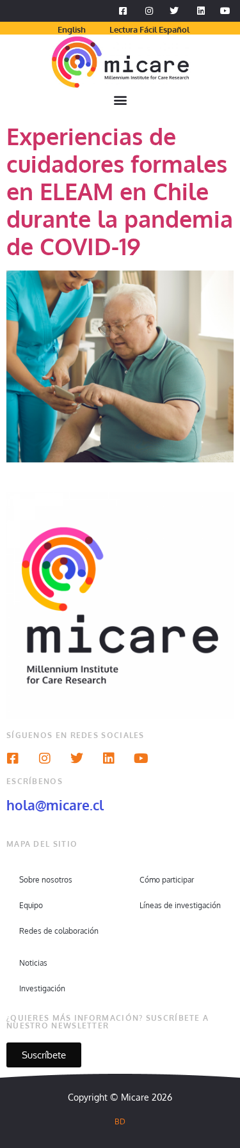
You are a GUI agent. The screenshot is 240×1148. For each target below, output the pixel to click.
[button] (120, 100)
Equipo (31, 905)
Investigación (42, 988)
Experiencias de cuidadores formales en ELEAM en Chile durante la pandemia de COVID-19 (119, 191)
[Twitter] (76, 758)
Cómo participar (167, 880)
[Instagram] (44, 758)
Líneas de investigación (180, 905)
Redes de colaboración (59, 931)
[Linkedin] (108, 758)
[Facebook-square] (12, 758)
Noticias (33, 963)
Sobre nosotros (45, 880)
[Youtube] (140, 758)
